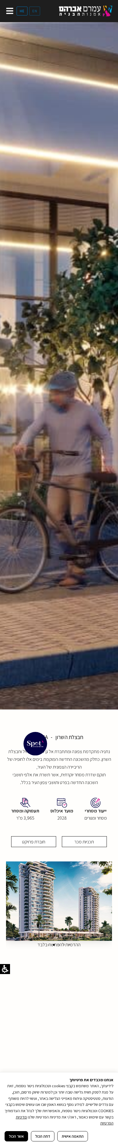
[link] (85, 11)
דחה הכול (42, 1136)
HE (22, 11)
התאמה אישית (73, 1136)
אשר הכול (16, 1136)
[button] (49, 945)
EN (34, 11)
